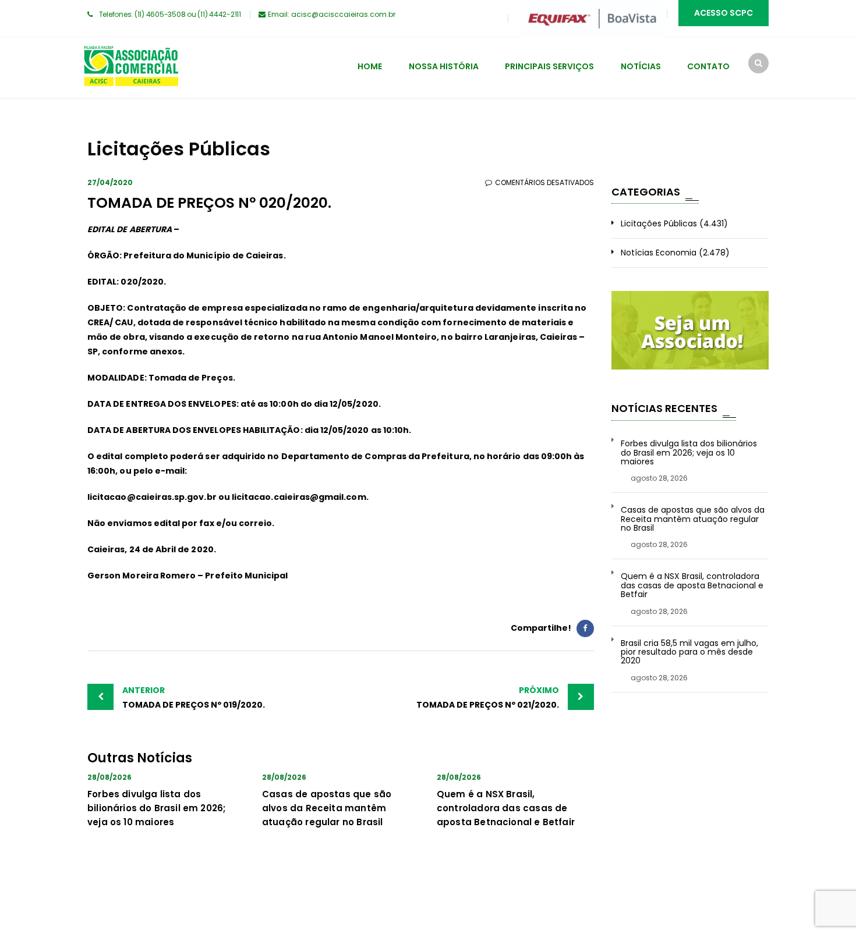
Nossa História (444, 66)
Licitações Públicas (659, 223)
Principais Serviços (549, 66)
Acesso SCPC (723, 13)
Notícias (641, 66)
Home (370, 66)
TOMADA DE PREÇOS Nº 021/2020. (487, 697)
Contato (708, 66)
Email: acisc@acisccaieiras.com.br (331, 14)
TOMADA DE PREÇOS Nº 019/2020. (193, 697)
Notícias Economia (658, 252)
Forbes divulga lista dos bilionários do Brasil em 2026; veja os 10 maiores (156, 808)
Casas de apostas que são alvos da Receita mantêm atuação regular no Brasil (326, 808)
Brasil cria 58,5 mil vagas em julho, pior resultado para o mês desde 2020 (689, 652)
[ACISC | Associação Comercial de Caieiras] (131, 67)
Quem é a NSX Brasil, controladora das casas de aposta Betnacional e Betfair (506, 808)
